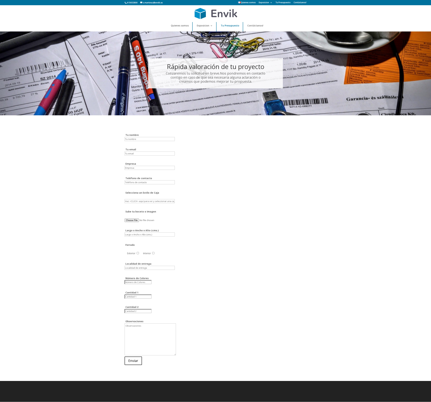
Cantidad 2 (131, 307)
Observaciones (134, 321)
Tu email (130, 149)
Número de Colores (137, 278)
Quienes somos (248, 3)
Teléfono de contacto (138, 178)
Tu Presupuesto (283, 3)
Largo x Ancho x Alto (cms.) (142, 230)
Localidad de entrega (138, 263)
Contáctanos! (300, 3)
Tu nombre (132, 135)
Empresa (130, 163)
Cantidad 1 (131, 292)
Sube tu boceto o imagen (140, 211)
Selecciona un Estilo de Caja (142, 192)
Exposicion (264, 3)
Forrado (130, 244)
